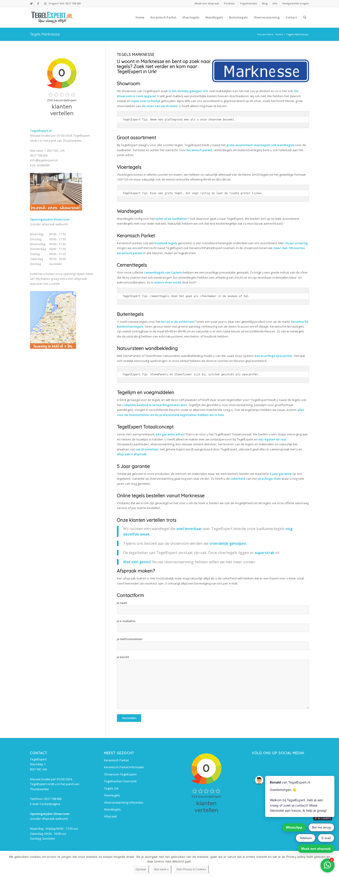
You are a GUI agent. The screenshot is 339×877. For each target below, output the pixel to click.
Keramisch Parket (116, 760)
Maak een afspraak (207, 3)
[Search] (304, 17)
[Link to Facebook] (38, 3)
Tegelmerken (248, 3)
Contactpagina (50, 804)
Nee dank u (161, 869)
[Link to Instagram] (45, 3)
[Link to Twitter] (31, 3)
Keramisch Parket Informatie (124, 767)
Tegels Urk (111, 788)
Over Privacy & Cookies (191, 869)
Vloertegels (112, 795)
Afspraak (110, 816)
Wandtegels (112, 809)
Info (275, 3)
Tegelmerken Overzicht (120, 781)
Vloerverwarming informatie (123, 802)
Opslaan (141, 869)
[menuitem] (207, 3)
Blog (265, 3)
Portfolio (229, 3)
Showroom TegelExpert (120, 774)
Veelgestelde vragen (295, 3)
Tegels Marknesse (45, 34)
